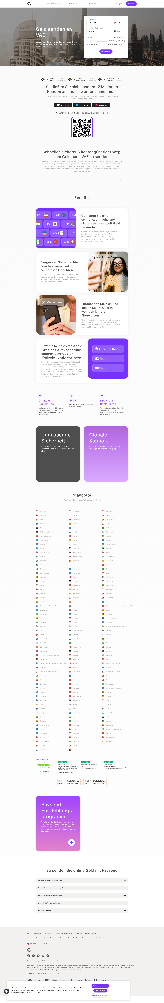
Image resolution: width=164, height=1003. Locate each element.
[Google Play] (82, 105)
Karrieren (79, 933)
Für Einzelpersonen (53, 4)
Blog (28, 933)
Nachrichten (38, 933)
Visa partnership (90, 933)
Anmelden (131, 4)
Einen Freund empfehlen (64, 933)
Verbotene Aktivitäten (94, 938)
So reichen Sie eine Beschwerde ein (72, 938)
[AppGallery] (101, 105)
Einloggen (118, 4)
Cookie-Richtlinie (33, 938)
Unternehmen (73, 4)
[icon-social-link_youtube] (38, 955)
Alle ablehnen (100, 990)
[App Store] (63, 105)
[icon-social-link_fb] (28, 955)
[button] (6, 991)
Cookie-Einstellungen (100, 995)
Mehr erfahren (40, 759)
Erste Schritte (105, 51)
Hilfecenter (49, 933)
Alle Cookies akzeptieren (100, 986)
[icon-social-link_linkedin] (43, 955)
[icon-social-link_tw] (47, 955)
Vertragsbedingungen (49, 938)
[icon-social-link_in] (33, 955)
